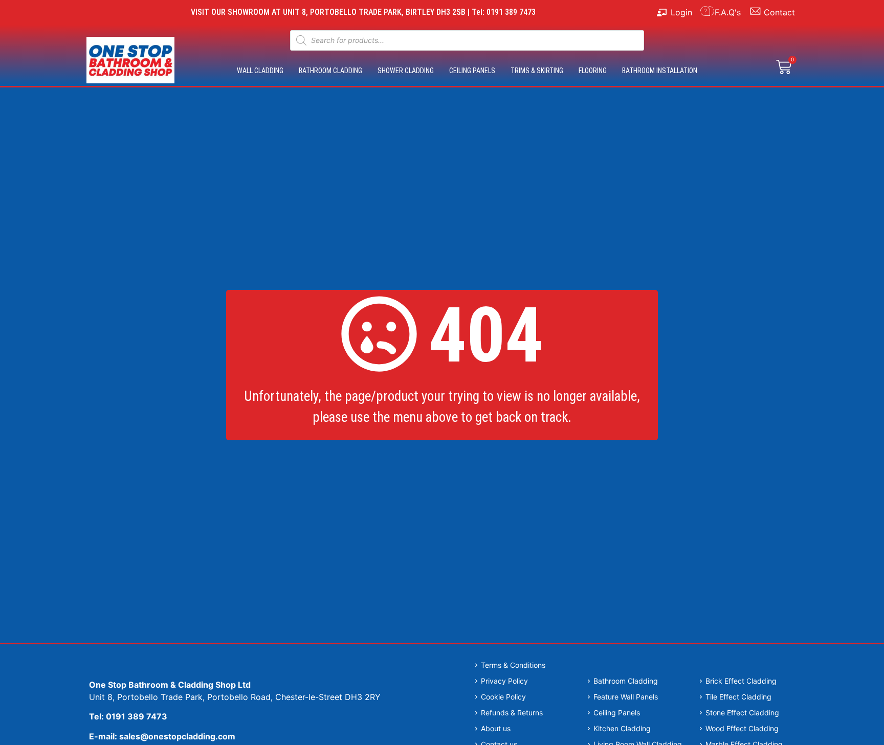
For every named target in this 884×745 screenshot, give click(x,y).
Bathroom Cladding (330, 70)
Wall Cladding (260, 70)
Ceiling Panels (472, 70)
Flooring (593, 70)
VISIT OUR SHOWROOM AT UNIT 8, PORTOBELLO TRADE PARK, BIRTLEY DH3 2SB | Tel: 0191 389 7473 (363, 12)
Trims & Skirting (537, 70)
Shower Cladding (406, 70)
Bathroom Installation (659, 70)
